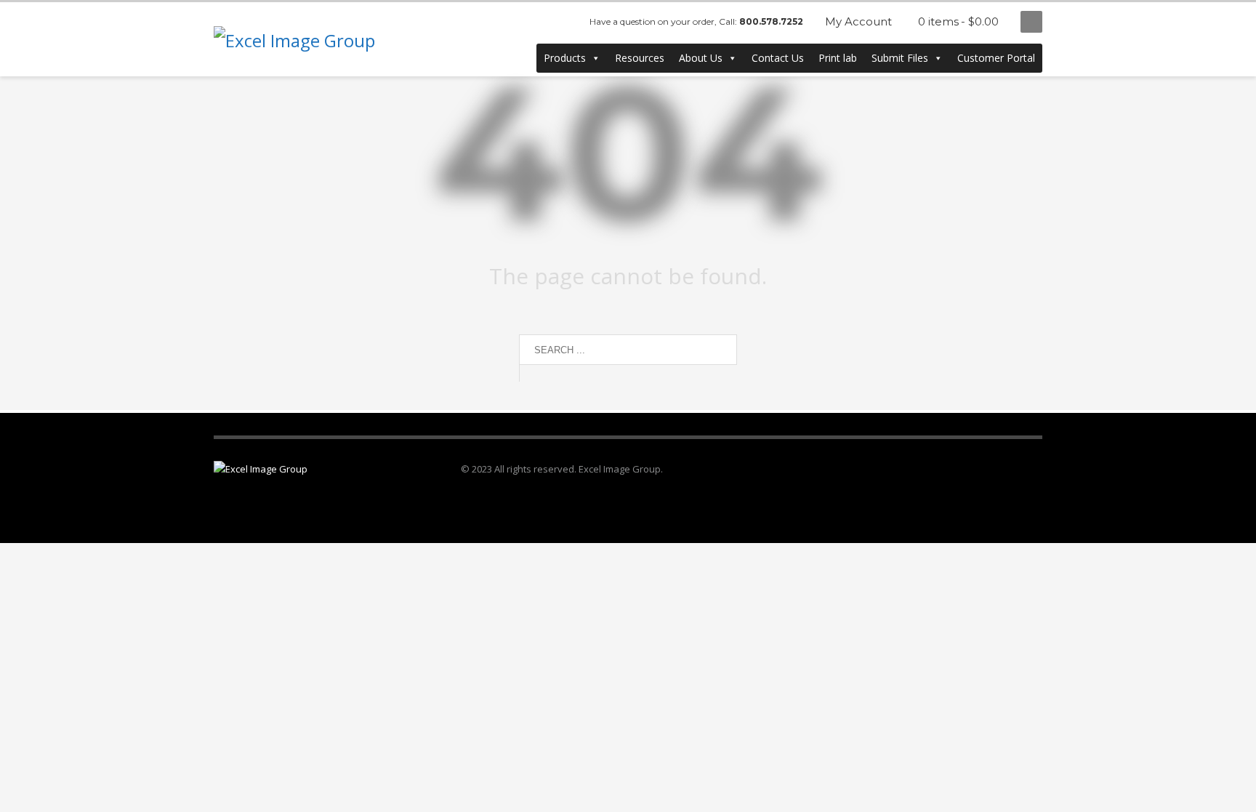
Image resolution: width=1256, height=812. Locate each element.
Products (565, 58)
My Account (858, 21)
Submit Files (899, 58)
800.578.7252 (771, 21)
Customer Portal (996, 58)
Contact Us (778, 58)
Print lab (837, 58)
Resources (639, 58)
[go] (533, 373)
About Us (700, 58)
